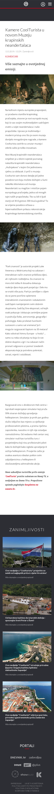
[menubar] (43, 4)
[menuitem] (43, 4)
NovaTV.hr (28, 4)
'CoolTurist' (11, 476)
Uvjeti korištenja (34, 783)
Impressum (16, 783)
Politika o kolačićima (27, 788)
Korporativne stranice (27, 791)
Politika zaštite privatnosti (27, 786)
